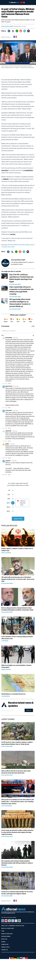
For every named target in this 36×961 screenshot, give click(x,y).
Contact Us (4, 949)
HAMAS (27, 244)
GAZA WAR (22, 244)
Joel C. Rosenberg (6, 805)
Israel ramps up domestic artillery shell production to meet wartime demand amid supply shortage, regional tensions (17, 832)
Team (2, 931)
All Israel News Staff (7, 26)
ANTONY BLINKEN (13, 244)
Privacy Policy (5, 947)
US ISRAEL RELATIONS (8, 246)
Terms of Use (4, 944)
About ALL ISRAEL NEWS (7, 928)
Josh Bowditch (5, 696)
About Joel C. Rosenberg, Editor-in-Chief (12, 925)
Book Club (4, 939)
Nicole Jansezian (6, 552)
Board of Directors (6, 933)
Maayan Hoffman (6, 669)
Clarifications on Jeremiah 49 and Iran (13, 694)
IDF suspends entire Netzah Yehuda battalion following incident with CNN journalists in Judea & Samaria (17, 863)
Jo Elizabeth (4, 640)
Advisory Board (5, 936)
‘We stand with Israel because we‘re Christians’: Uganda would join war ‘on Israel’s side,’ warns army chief (17, 579)
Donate (3, 941)
